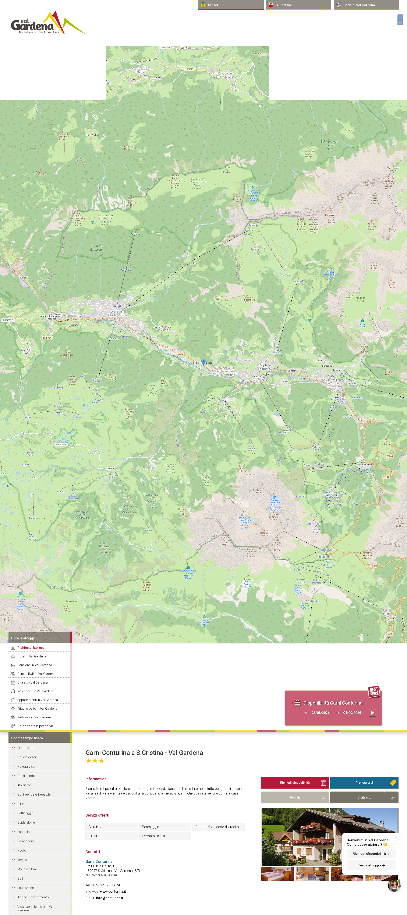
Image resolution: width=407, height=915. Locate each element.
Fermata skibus (153, 836)
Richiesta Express (30, 648)
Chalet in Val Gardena (32, 682)
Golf (20, 878)
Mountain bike (27, 869)
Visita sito (364, 797)
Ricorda (295, 797)
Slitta (21, 804)
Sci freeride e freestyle (34, 794)
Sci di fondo (26, 776)
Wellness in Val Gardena (34, 717)
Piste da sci (25, 748)
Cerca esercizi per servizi (35, 726)
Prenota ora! (364, 782)
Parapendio (25, 841)
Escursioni (24, 832)
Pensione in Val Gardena (34, 665)
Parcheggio (150, 827)
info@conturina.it (109, 898)
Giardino (94, 827)
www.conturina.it (113, 892)
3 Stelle (93, 836)
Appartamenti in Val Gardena (37, 700)
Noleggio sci (26, 766)
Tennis (22, 860)
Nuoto (21, 850)
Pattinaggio (25, 813)
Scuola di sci (26, 757)
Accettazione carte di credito (217, 827)
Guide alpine (26, 822)
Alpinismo (24, 785)
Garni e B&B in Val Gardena (36, 674)
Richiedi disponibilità (295, 782)
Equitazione (25, 888)
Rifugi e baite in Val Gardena (37, 708)
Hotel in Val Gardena (31, 656)
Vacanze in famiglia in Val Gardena (35, 908)
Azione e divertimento (33, 897)
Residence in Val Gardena (35, 691)
